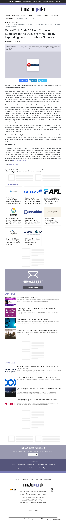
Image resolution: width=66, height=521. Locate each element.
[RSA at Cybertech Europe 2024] (10, 301)
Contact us (47, 479)
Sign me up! (33, 455)
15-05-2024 (18, 41)
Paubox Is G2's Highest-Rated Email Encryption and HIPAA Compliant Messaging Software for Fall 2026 (33, 201)
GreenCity (52, 464)
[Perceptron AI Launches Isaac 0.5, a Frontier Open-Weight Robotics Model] (52, 212)
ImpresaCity (36, 2)
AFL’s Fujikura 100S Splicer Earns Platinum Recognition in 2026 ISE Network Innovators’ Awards (51, 201)
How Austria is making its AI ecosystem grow (32, 319)
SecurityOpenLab (48, 2)
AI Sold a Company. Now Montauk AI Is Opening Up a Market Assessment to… (38, 367)
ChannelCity (27, 2)
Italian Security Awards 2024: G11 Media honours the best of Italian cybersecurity (37, 309)
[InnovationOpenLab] (33, 9)
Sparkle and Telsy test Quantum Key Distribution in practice (37, 330)
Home (8, 15)
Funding (23, 15)
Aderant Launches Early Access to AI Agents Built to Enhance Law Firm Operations (37, 400)
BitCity (13, 464)
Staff (32, 479)
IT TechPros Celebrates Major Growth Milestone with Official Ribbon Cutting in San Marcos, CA (13, 201)
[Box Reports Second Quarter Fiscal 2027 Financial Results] (10, 381)
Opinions (38, 15)
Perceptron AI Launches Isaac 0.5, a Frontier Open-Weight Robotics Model (51, 221)
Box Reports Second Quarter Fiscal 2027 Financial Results (37, 377)
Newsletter (9, 18)
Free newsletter (37, 172)
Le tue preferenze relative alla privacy (40, 519)
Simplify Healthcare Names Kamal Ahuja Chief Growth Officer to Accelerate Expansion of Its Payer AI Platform (13, 243)
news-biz (15, 22)
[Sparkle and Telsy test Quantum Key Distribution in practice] (10, 334)
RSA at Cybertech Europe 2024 (27, 297)
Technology (54, 15)
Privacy (36, 510)
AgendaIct (46, 468)
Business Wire (9, 41)
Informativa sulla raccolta (18, 519)
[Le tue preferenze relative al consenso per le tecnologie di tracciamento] (57, 519)
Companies (15, 15)
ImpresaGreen (21, 468)
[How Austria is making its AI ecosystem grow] (10, 323)
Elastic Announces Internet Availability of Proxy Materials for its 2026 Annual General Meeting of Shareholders (13, 223)
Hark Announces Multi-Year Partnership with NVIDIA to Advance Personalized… (39, 389)
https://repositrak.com (19, 161)
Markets (30, 15)
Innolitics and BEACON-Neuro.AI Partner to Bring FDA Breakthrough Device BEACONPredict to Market (32, 223)
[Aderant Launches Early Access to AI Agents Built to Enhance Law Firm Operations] (10, 403)
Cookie (30, 510)
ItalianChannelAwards (34, 468)
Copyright (39, 479)
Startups (45, 15)
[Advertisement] (34, 438)
